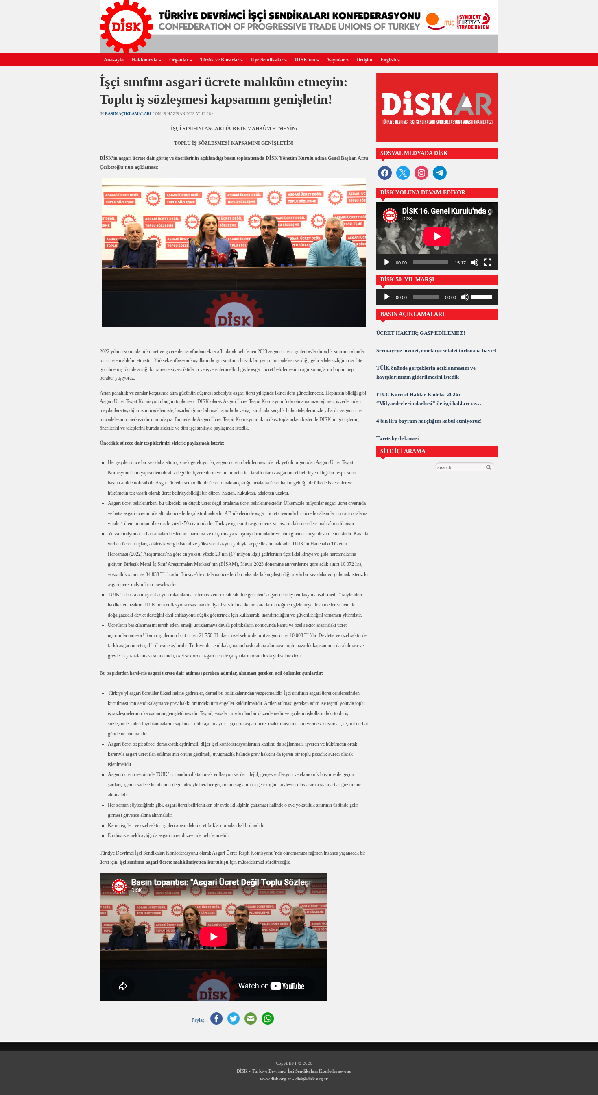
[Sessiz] (475, 262)
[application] (437, 236)
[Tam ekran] (488, 262)
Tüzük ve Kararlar (221, 60)
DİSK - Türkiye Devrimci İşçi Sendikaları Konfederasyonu (294, 1071)
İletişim (364, 60)
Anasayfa (114, 60)
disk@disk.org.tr (311, 1078)
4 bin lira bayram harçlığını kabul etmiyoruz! (429, 421)
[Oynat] (387, 262)
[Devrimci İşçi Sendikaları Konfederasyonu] (299, 50)
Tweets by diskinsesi (397, 438)
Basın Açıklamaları (128, 113)
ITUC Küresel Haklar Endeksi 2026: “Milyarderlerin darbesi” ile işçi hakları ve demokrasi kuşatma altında (426, 399)
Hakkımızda (146, 60)
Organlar (180, 60)
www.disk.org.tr (275, 1078)
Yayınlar (338, 60)
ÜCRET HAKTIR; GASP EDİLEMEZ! (420, 333)
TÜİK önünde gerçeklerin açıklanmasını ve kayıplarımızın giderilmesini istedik (426, 372)
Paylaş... (200, 1020)
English (390, 60)
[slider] (482, 296)
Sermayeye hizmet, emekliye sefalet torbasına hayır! (436, 350)
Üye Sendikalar (269, 60)
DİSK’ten (307, 60)
